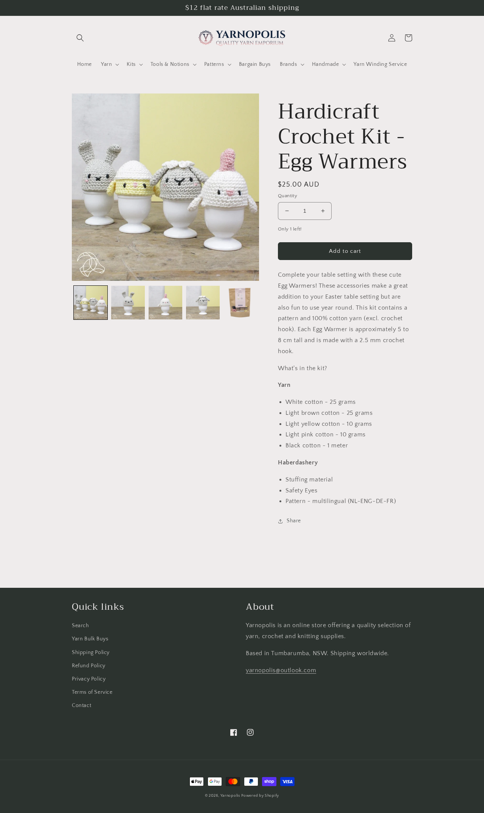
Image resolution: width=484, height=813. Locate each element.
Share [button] (294, 521)
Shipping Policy (91, 652)
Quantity (287, 195)
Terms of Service (92, 692)
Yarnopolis (230, 796)
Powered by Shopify (260, 796)
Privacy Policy (88, 679)
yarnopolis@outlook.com (281, 670)
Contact (81, 705)
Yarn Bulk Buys (90, 639)
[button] (80, 38)
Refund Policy (88, 666)
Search (80, 626)
